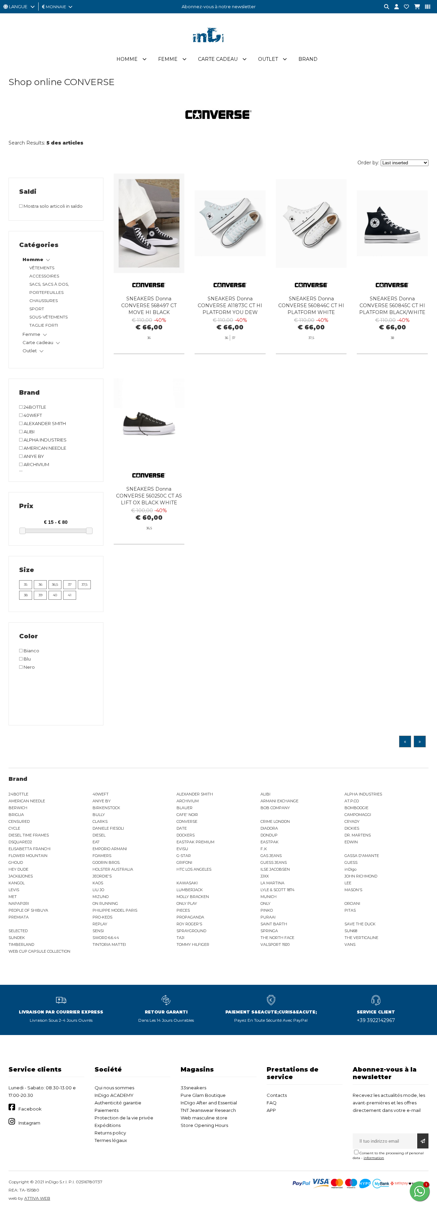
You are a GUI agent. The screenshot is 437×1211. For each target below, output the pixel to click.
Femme (168, 59)
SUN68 (350, 930)
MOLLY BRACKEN (193, 896)
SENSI (98, 930)
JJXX (264, 876)
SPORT (36, 308)
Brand (308, 59)
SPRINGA (269, 930)
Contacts (277, 1095)
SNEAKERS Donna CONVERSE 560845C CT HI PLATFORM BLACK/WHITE (392, 305)
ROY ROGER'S (189, 924)
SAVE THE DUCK (360, 924)
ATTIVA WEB (37, 1198)
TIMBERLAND (21, 944)
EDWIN (351, 842)
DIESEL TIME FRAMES (29, 835)
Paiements (106, 1110)
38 (26, 595)
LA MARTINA (272, 883)
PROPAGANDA (190, 917)
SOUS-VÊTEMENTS (48, 316)
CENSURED (19, 821)
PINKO (266, 910)
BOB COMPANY (275, 807)
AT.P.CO (351, 801)
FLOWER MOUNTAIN (28, 855)
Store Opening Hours (204, 1125)
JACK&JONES (21, 876)
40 (55, 595)
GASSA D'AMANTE (361, 855)
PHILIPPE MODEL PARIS (115, 910)
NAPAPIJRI (19, 903)
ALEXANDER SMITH (44, 423)
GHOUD (16, 862)
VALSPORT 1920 (275, 944)
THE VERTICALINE (361, 937)
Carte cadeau (218, 59)
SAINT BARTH (273, 924)
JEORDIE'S (102, 876)
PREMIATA (19, 917)
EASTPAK (269, 842)
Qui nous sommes (114, 1087)
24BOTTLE (34, 407)
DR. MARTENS (357, 835)
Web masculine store (204, 1117)
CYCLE (14, 828)
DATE (182, 828)
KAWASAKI (187, 883)
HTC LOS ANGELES (194, 869)
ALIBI (28, 431)
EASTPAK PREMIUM (195, 842)
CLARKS (100, 821)
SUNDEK (17, 937)
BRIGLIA (16, 814)
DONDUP (269, 835)
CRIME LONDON (275, 821)
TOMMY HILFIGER (193, 944)
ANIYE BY (33, 456)
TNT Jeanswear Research (208, 1110)
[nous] (404, 7)
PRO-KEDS (102, 917)
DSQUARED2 (20, 842)
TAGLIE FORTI (43, 325)
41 (69, 595)
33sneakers (193, 1087)
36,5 (55, 584)
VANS (349, 944)
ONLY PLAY (187, 903)
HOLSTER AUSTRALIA (113, 869)
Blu (27, 659)
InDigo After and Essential (209, 1102)
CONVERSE (187, 821)
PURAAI (268, 917)
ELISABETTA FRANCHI (30, 848)
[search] (384, 7)
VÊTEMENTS (41, 267)
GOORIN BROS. (106, 862)
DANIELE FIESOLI (108, 828)
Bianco (31, 650)
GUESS (350, 862)
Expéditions (108, 1125)
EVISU (182, 848)
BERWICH (18, 807)
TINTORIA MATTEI (109, 944)
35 (25, 584)
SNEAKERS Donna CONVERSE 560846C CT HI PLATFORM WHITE (311, 305)
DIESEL (99, 835)
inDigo (350, 869)
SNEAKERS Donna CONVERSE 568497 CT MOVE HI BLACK (149, 305)
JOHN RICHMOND (360, 876)
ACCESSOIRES (44, 275)
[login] (394, 7)
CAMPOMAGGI (357, 814)
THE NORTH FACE (277, 937)
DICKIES (351, 828)
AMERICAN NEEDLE (44, 448)
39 (40, 595)
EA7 (96, 842)
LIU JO (98, 889)
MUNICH (268, 896)
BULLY (99, 814)
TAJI (180, 937)
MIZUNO (101, 896)
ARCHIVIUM (36, 464)
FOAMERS (102, 855)
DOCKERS (186, 835)
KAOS (98, 883)
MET (13, 896)
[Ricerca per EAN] (425, 7)
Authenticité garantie (118, 1102)
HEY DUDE (18, 869)
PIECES (183, 910)
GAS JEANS (271, 855)
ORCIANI (352, 903)
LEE (347, 883)
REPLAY (100, 924)
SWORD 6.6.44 (106, 937)
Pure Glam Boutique (203, 1095)
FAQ (272, 1102)
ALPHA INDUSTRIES (45, 440)
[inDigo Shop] (218, 47)
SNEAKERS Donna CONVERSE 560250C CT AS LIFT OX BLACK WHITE (149, 496)
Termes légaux (111, 1140)
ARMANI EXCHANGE (279, 801)
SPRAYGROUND (191, 930)
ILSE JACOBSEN (275, 869)
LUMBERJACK (190, 889)
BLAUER (185, 807)
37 (70, 584)
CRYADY (352, 821)
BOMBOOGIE (356, 807)
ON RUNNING (105, 903)
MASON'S (353, 889)
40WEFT (32, 415)
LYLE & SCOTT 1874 (277, 889)
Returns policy (110, 1132)
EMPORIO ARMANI (110, 848)
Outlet (268, 59)
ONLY (265, 903)
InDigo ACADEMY (114, 1095)
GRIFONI (184, 862)
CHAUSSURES (43, 300)
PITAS (350, 910)
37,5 (84, 584)
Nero (29, 667)
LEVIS (14, 889)
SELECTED (18, 930)
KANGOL (17, 883)
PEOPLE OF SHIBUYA (28, 910)
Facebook (30, 1109)
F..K (263, 848)
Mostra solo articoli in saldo (53, 206)
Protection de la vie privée (124, 1117)
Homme (127, 59)
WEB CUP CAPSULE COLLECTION (39, 951)
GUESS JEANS (273, 862)
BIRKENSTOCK (106, 807)
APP (271, 1110)
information (374, 1158)
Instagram (29, 1123)
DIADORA (269, 828)
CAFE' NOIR (187, 814)
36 (40, 584)
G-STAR (184, 855)
